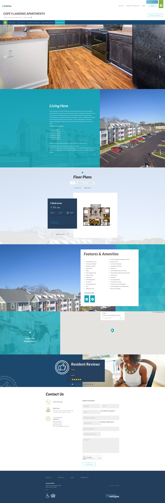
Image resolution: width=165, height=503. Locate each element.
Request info (60, 22)
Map (47, 489)
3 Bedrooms (90, 182)
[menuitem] (121, 7)
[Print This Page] (31, 17)
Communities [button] (84, 477)
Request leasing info (155, 15)
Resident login (152, 2)
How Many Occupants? (108, 411)
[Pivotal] (9, 6)
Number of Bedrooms (107, 422)
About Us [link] (121, 5)
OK (120, 318)
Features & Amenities (33, 22)
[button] (112, 330)
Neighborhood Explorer (160, 312)
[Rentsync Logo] (112, 496)
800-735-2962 (58, 423)
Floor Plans (21, 22)
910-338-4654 (58, 424)
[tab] (72, 384)
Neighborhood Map (48, 22)
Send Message (89, 464)
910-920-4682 (58, 421)
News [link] (143, 5)
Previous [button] (5, 56)
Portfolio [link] (61, 477)
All (72, 182)
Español (152, 5)
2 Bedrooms (80, 182)
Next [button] (160, 56)
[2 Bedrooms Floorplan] (96, 215)
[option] (82, 57)
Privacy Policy (112, 485)
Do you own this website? (106, 318)
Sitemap (117, 485)
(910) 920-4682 (27, 17)
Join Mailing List (54, 222)
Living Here (12, 22)
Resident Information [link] (133, 5)
